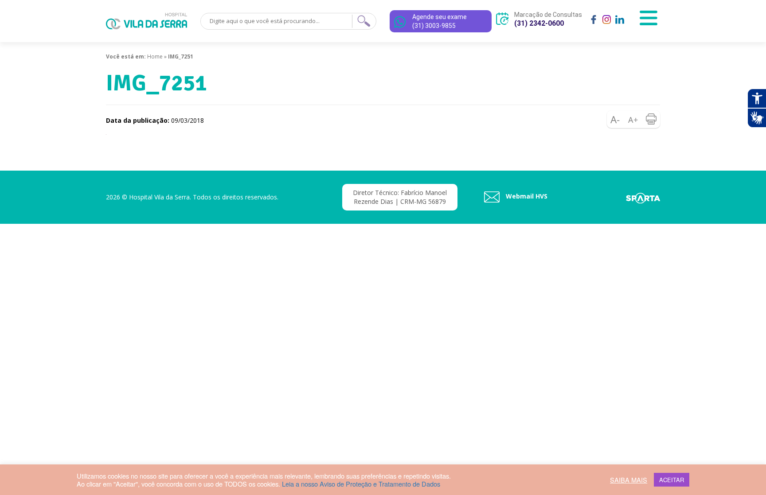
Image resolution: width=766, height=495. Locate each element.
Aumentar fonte (633, 119)
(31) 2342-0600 (539, 23)
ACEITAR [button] (671, 480)
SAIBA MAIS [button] (628, 480)
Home (155, 56)
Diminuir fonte (616, 119)
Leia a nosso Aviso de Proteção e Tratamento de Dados (361, 483)
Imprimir (651, 119)
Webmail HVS (525, 196)
